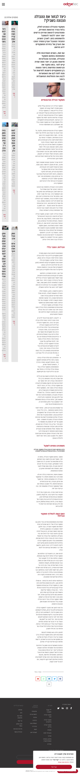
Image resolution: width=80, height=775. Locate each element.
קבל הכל (54, 767)
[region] (54, 761)
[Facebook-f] (71, 708)
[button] (60, 679)
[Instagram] (67, 708)
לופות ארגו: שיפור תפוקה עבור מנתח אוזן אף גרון (12, 140)
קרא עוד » (14, 95)
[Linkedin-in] (62, 708)
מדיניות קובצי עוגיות (63, 762)
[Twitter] (58, 708)
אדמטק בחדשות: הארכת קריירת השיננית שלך (12, 35)
